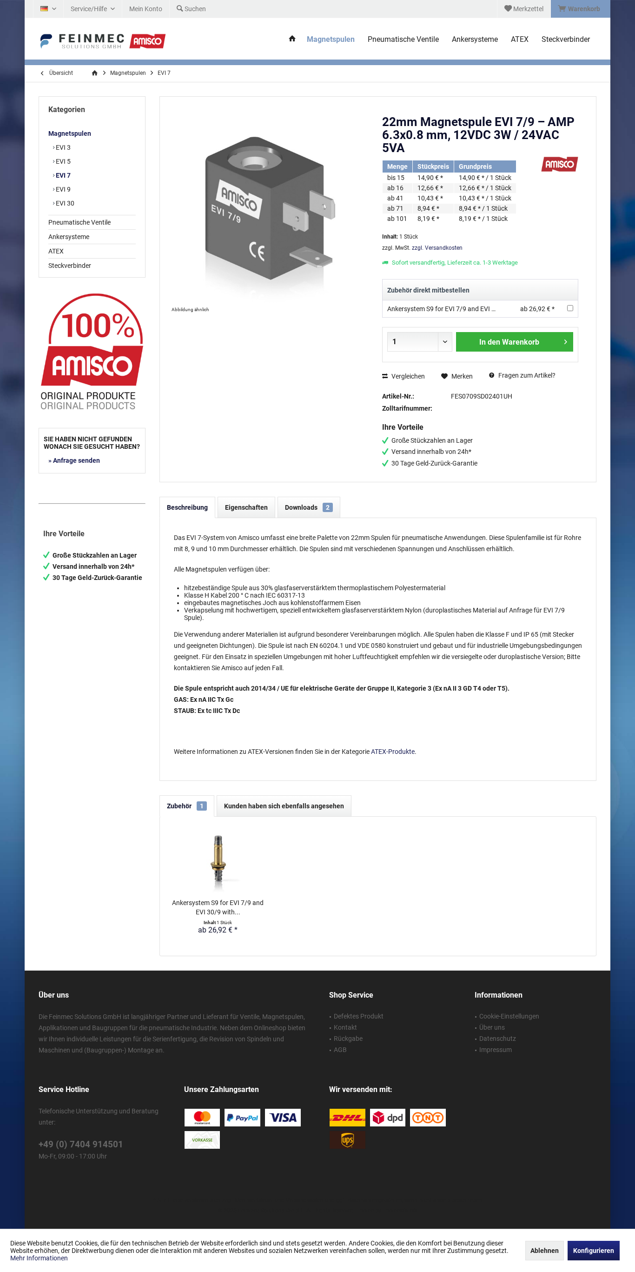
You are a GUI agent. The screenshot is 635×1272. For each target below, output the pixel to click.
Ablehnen (544, 1250)
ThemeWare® (400, 1210)
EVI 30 (64, 203)
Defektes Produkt (359, 1016)
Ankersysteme (68, 236)
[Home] (292, 39)
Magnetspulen (69, 133)
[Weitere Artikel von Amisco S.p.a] (559, 164)
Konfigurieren (593, 1250)
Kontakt (345, 1027)
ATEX (56, 251)
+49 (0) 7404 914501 (81, 1144)
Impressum (495, 1049)
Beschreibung (187, 507)
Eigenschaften (246, 507)
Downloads (307, 507)
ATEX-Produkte (393, 751)
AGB (340, 1049)
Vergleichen (407, 376)
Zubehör (185, 806)
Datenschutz (497, 1038)
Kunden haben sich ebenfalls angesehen (284, 806)
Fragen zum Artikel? (526, 375)
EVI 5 (62, 161)
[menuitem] (580, 9)
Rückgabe (348, 1038)
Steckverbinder (69, 265)
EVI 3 (62, 147)
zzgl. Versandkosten (437, 248)
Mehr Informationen (39, 1258)
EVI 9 (62, 189)
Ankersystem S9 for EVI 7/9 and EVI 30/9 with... (218, 907)
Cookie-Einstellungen (509, 1016)
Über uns (492, 1027)
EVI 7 (62, 175)
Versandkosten (305, 1200)
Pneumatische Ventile (79, 222)
